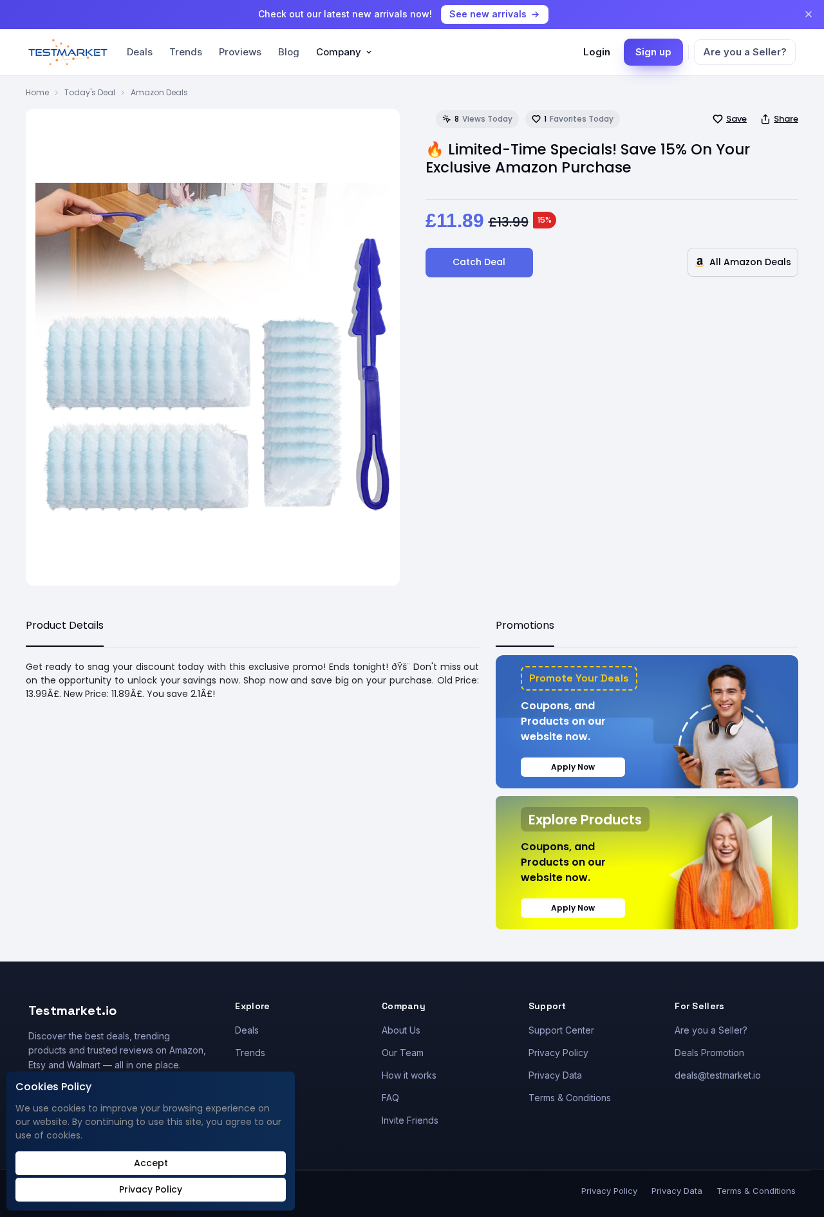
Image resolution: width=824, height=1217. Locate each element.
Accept (151, 1163)
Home (37, 92)
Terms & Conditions (570, 1097)
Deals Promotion (709, 1052)
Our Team (403, 1052)
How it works (409, 1075)
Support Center (561, 1030)
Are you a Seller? (745, 52)
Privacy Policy (558, 1052)
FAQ (390, 1097)
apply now (573, 766)
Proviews (240, 52)
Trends (185, 52)
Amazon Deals (159, 92)
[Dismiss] (809, 14)
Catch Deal (479, 261)
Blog (288, 52)
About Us (401, 1030)
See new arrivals (488, 13)
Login (596, 52)
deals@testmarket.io (718, 1075)
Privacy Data (555, 1075)
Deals (140, 52)
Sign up (653, 52)
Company (338, 52)
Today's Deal (89, 92)
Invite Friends (410, 1120)
